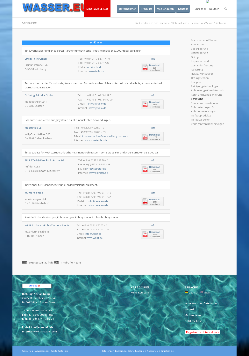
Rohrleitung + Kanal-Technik (207, 90)
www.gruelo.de (97, 108)
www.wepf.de (95, 238)
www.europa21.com (45, 331)
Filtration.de (167, 350)
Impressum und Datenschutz (202, 303)
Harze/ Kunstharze (202, 73)
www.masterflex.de (96, 140)
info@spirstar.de (96, 168)
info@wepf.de (93, 233)
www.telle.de (96, 71)
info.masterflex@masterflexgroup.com (105, 136)
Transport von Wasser (201, 22)
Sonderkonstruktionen (204, 103)
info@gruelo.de (97, 103)
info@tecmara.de (98, 201)
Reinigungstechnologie (204, 86)
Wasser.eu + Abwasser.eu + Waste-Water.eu (45, 350)
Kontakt (189, 309)
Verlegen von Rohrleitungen (207, 124)
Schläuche (29, 23)
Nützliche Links (193, 321)
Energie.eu (120, 350)
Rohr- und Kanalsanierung (206, 94)
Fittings (195, 57)
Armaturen (197, 44)
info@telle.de (94, 67)
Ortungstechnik (200, 78)
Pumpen (196, 82)
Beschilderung (199, 48)
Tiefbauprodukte (201, 115)
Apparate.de (153, 350)
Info (153, 58)
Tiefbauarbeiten (200, 119)
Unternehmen (179, 22)
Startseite (165, 22)
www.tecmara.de (98, 205)
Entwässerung (199, 53)
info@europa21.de (42, 327)
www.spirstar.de (98, 172)
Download (154, 65)
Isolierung (197, 69)
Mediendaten (193, 315)
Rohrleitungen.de (137, 350)
